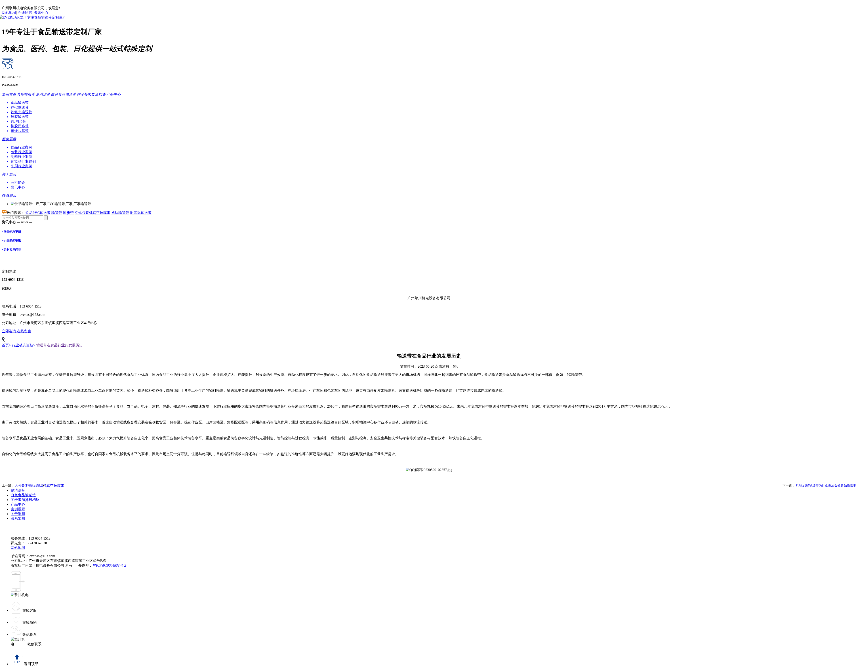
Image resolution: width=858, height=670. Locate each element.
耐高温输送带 (140, 213)
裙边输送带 (120, 213)
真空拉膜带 (55, 486)
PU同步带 (18, 121)
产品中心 (18, 504)
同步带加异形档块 (25, 500)
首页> (6, 345)
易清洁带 (18, 490)
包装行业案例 (21, 152)
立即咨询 (9, 331)
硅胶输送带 (20, 117)
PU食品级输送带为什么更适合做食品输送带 (826, 485)
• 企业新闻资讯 (11, 240)
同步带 (68, 213)
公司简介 (18, 182)
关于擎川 (18, 514)
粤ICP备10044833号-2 (109, 565)
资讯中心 (41, 13)
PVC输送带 (20, 107)
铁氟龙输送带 (21, 112)
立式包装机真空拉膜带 (92, 213)
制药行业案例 (21, 157)
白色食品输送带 (23, 495)
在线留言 (25, 13)
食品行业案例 (21, 147)
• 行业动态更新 (11, 231)
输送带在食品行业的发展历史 (59, 345)
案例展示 (18, 509)
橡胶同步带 (20, 126)
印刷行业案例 (21, 166)
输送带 (56, 213)
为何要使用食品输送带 (30, 485)
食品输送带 (20, 103)
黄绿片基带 (20, 131)
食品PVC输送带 (37, 213)
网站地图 (9, 13)
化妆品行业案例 (23, 161)
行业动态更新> (23, 345)
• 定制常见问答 (11, 249)
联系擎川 (18, 518)
